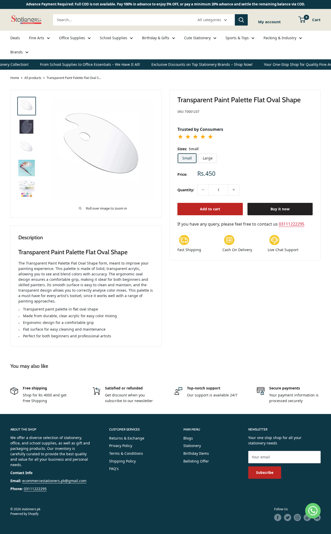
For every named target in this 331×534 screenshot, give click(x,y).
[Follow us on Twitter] (287, 517)
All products (32, 78)
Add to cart (210, 208)
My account (269, 21)
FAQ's (114, 468)
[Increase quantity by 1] (233, 189)
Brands (16, 52)
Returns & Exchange (126, 438)
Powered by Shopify (24, 514)
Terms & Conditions (126, 453)
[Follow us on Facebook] (277, 517)
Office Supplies (72, 37)
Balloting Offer (196, 461)
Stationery (192, 445)
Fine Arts (36, 37)
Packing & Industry (280, 37)
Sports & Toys (237, 37)
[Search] (241, 20)
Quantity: (185, 189)
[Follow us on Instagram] (297, 517)
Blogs (188, 438)
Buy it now (280, 208)
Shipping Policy (122, 461)
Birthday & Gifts (155, 37)
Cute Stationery (197, 37)
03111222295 (291, 224)
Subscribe (264, 472)
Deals (15, 37)
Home (14, 78)
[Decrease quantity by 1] (203, 189)
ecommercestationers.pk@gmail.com (54, 480)
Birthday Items (196, 453)
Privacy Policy (120, 445)
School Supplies (113, 37)
